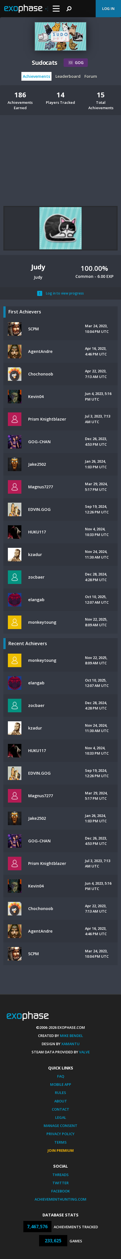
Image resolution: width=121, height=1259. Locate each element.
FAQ (60, 1076)
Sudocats (44, 63)
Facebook (60, 1191)
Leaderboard (67, 76)
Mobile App (60, 1084)
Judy (38, 266)
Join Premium (61, 1150)
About (60, 1101)
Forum (90, 76)
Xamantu (70, 1043)
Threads (60, 1174)
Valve (84, 1051)
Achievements (36, 76)
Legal (60, 1117)
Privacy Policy (60, 1133)
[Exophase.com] (26, 8)
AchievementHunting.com (60, 1199)
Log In (108, 8)
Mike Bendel (71, 1035)
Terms (60, 1142)
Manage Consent (60, 1125)
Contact (60, 1109)
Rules (60, 1092)
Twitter (60, 1182)
